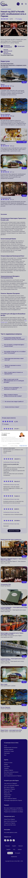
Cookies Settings (14, 445)
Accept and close (23, 445)
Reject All (5, 445)
